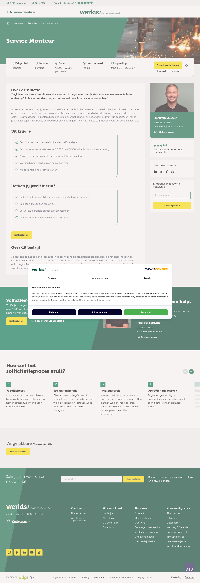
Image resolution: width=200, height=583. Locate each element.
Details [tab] (148, 278)
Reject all (54, 312)
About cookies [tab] (100, 278)
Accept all (146, 312)
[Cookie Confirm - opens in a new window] (156, 269)
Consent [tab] (52, 278)
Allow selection (100, 312)
